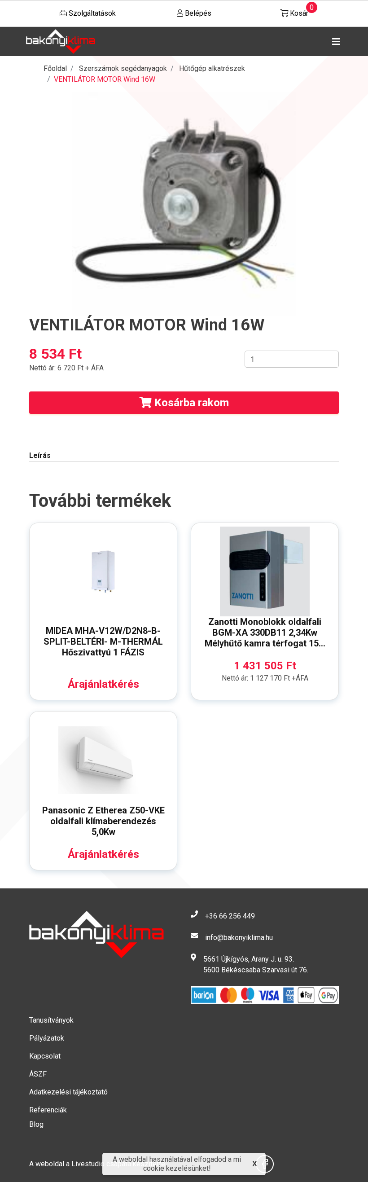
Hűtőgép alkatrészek (212, 68)
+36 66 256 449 (230, 916)
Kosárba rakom (190, 402)
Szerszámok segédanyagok (123, 68)
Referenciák (48, 1110)
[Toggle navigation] (334, 42)
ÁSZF (38, 1074)
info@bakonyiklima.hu (239, 937)
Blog (36, 1124)
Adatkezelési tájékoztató (68, 1092)
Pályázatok (46, 1038)
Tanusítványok (51, 1020)
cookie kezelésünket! (177, 1168)
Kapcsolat (45, 1056)
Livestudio (88, 1164)
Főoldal (55, 68)
